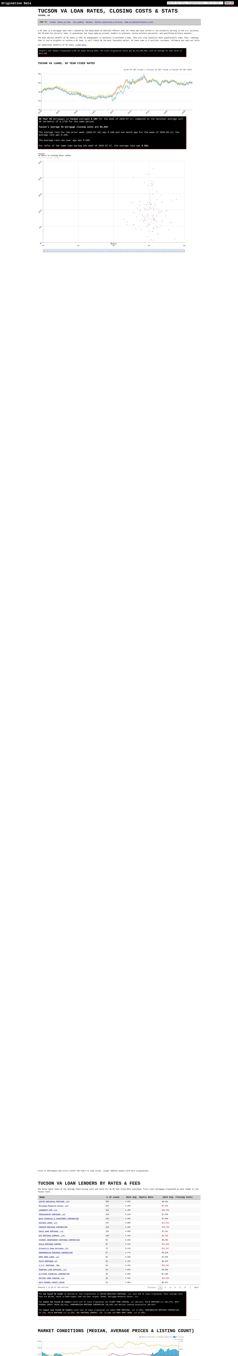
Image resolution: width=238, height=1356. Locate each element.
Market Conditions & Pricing (108, 22)
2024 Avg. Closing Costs (178, 1197)
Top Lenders (78, 22)
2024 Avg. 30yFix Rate (139, 1197)
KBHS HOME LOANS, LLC (49, 1257)
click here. (81, 45)
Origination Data (16, 3)
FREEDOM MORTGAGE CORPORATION (53, 1227)
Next (196, 1287)
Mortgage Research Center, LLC (53, 1206)
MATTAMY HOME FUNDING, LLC (51, 1278)
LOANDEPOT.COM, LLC (48, 1210)
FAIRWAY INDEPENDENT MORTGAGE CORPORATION (59, 1240)
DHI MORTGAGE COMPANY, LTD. (52, 1236)
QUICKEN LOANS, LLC (48, 1223)
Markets (89, 22)
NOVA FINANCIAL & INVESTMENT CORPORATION (59, 1219)
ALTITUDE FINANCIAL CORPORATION (54, 1274)
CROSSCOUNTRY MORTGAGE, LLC (52, 1214)
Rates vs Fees (64, 22)
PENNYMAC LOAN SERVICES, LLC (52, 1270)
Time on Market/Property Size (138, 22)
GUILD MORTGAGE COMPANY (50, 1244)
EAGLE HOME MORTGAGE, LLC (51, 1231)
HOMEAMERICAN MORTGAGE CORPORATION (56, 1253)
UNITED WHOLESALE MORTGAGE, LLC (54, 1202)
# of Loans (112, 1197)
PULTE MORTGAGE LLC (48, 1261)
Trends (53, 22)
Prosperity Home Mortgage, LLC (53, 1248)
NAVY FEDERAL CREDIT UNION (51, 1282)
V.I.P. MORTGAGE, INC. (49, 1265)
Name (42, 1197)
